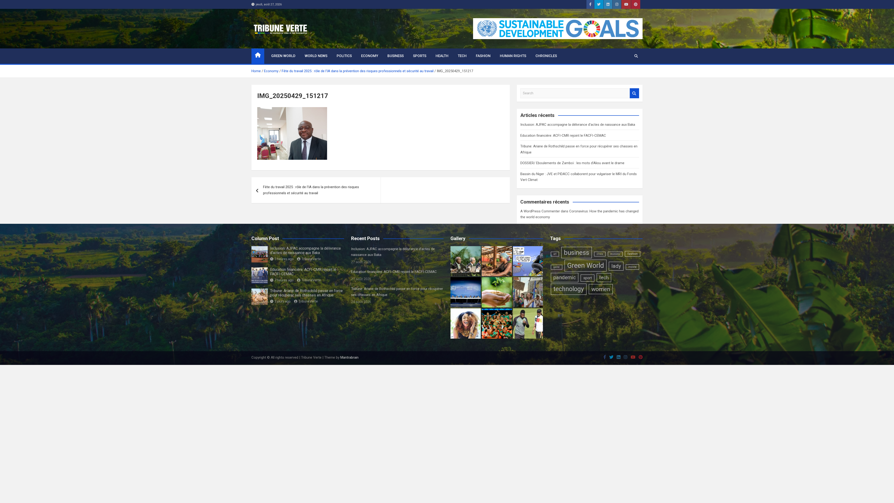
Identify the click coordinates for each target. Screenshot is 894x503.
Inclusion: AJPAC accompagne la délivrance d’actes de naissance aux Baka (577, 124)
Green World (283, 56)
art (554, 253)
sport (587, 278)
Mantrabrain (349, 357)
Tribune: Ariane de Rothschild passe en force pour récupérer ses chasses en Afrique (306, 293)
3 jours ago (282, 301)
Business (395, 56)
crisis (600, 253)
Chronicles (546, 56)
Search (634, 93)
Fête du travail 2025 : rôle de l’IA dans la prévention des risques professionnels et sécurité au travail (311, 190)
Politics (344, 56)
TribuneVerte (311, 259)
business (576, 252)
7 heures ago (284, 280)
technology (568, 289)
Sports (419, 56)
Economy (369, 56)
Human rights (513, 56)
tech (604, 277)
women (600, 289)
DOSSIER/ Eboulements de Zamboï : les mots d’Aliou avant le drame (572, 163)
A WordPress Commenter (540, 211)
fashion (632, 253)
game (556, 266)
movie (632, 266)
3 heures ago (284, 259)
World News (316, 56)
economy (615, 253)
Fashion (483, 56)
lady (616, 266)
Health (442, 56)
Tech (462, 56)
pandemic (564, 277)
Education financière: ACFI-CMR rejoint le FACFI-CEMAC (563, 135)
